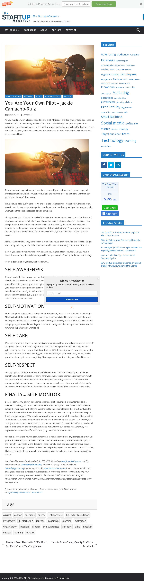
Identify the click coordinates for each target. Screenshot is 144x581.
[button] (72, 280)
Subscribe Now (72, 299)
